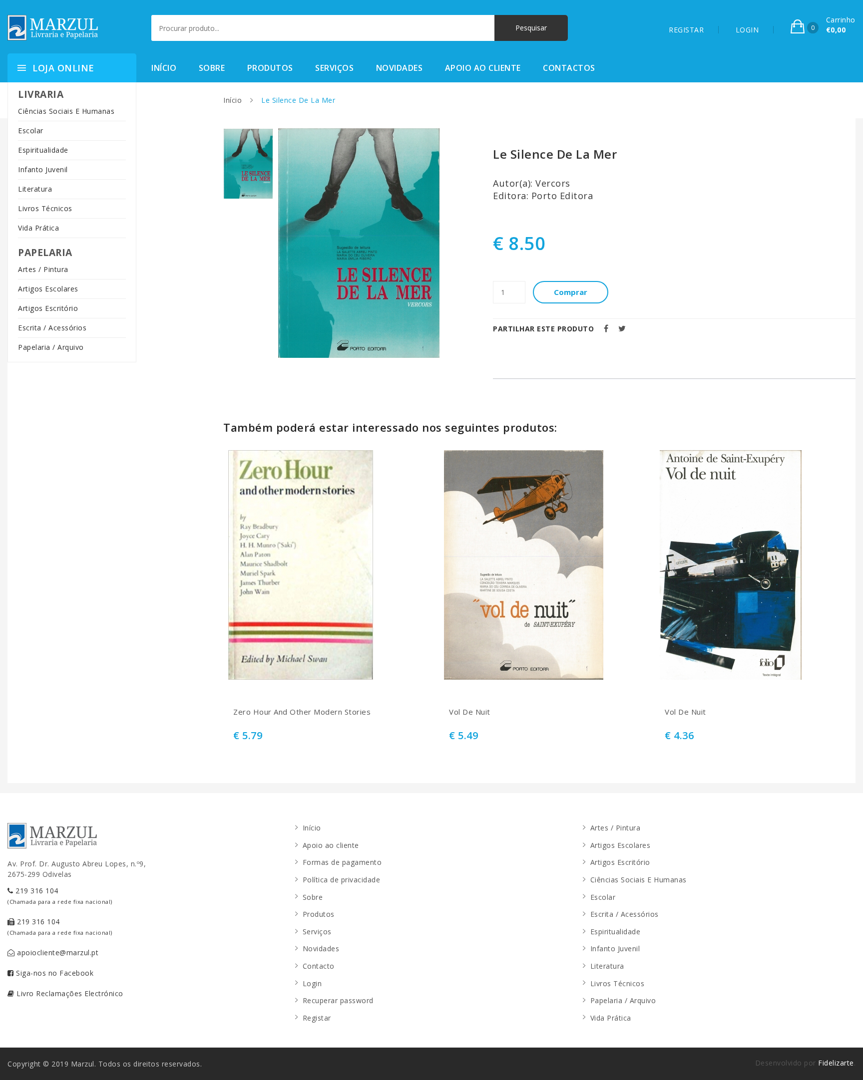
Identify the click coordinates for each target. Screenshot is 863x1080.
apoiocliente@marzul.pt (57, 952)
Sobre (212, 67)
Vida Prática (38, 228)
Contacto (319, 966)
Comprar (570, 292)
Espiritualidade (43, 150)
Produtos (270, 67)
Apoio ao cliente (483, 67)
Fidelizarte (836, 1063)
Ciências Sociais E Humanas (66, 111)
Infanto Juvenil (43, 169)
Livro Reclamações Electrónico (68, 993)
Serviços (334, 67)
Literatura (35, 189)
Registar (317, 1018)
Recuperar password (338, 1000)
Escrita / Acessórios (52, 327)
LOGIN (747, 29)
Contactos (569, 67)
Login (312, 983)
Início (163, 67)
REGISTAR (686, 29)
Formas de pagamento (342, 862)
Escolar (30, 130)
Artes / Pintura (43, 269)
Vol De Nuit (469, 712)
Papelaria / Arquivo (51, 347)
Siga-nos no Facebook (54, 973)
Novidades (399, 67)
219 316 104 (59, 895)
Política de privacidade (342, 879)
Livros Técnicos (45, 208)
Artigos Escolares (48, 288)
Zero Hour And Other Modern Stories (302, 712)
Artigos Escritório (48, 308)
